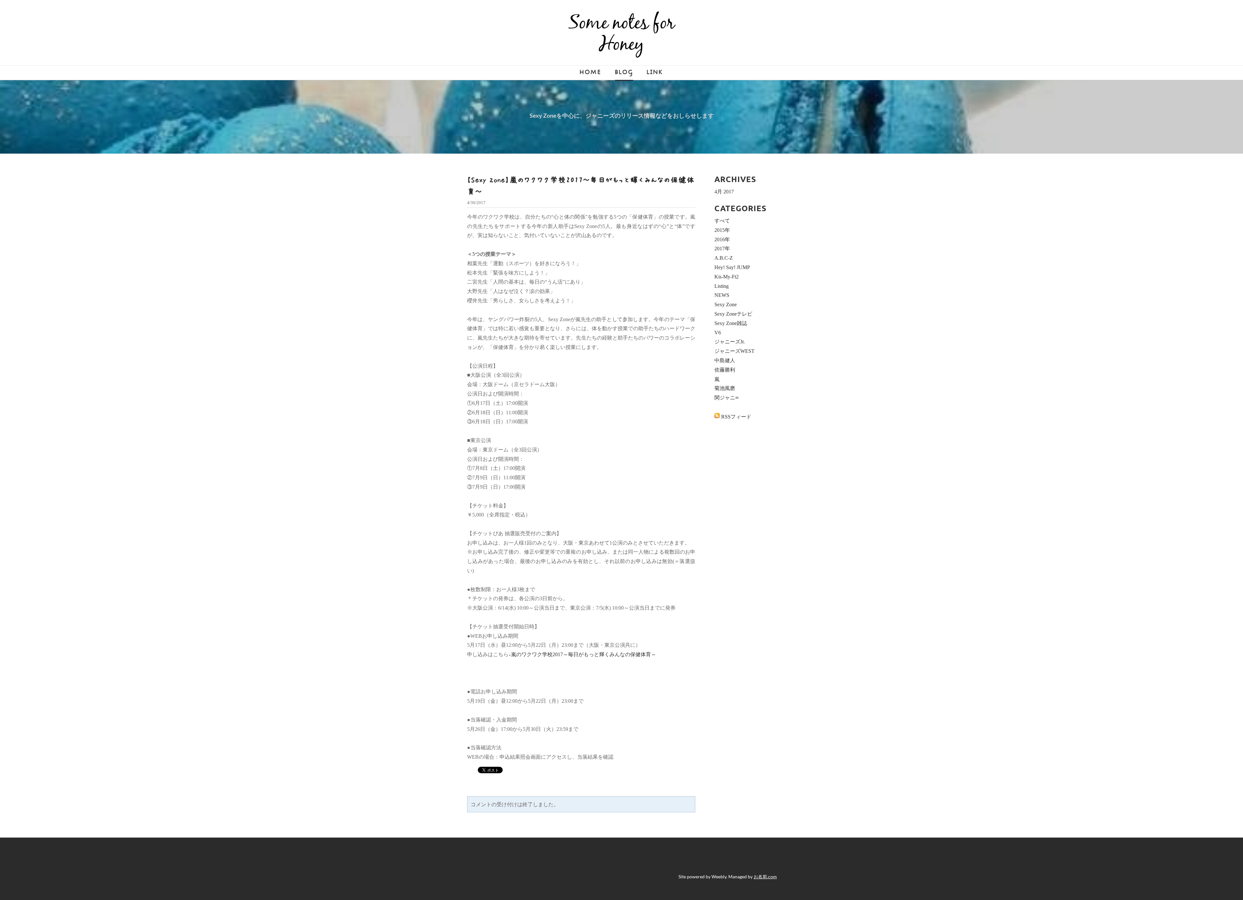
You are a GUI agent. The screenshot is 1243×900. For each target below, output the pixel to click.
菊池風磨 (724, 388)
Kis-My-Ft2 (726, 276)
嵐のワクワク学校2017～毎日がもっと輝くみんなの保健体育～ (583, 654)
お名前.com (765, 876)
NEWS (721, 295)
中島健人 (724, 360)
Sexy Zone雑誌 (730, 323)
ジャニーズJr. (729, 341)
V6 (717, 332)
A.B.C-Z (723, 258)
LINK (655, 72)
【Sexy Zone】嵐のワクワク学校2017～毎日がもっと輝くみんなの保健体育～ (581, 185)
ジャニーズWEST (734, 351)
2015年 (722, 230)
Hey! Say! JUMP (732, 267)
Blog (624, 72)
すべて (722, 220)
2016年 (722, 239)
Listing (721, 286)
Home (590, 72)
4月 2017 (724, 191)
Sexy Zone (725, 304)
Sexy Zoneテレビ (733, 314)
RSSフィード (736, 416)
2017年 (722, 248)
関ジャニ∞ (726, 397)
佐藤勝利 (724, 370)
